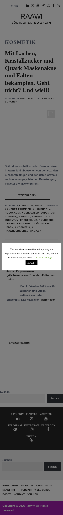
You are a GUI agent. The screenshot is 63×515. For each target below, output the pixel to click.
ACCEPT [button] (31, 263)
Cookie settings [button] (44, 257)
